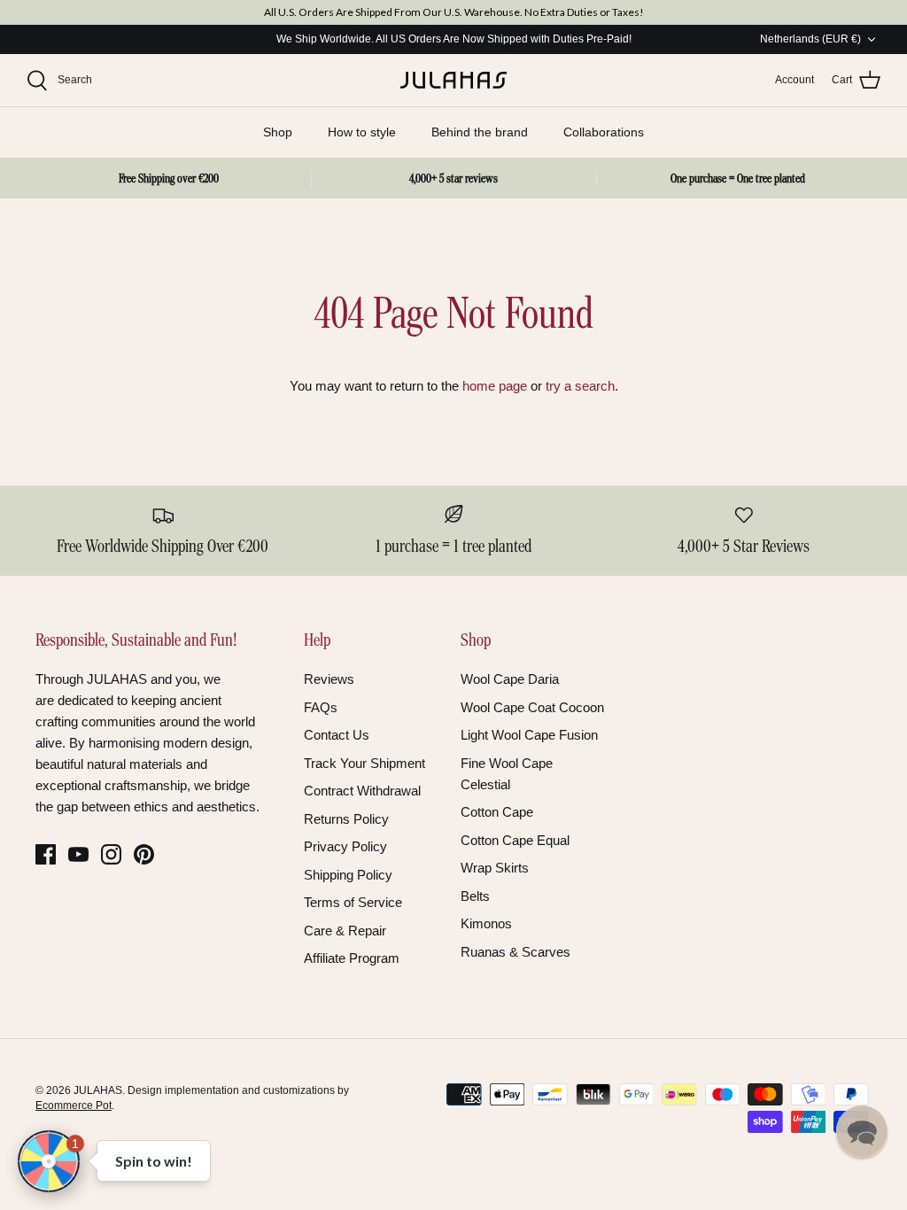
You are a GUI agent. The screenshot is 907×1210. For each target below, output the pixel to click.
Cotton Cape (497, 811)
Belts (475, 896)
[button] (862, 1131)
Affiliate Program (351, 958)
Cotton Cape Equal (515, 840)
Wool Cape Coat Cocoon (532, 707)
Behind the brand (479, 132)
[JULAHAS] (453, 80)
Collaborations (603, 132)
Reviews (329, 678)
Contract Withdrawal (362, 790)
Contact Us (336, 734)
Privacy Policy (345, 846)
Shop (277, 132)
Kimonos (486, 923)
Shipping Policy (348, 874)
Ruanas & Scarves (515, 951)
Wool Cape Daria (510, 678)
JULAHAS (98, 1090)
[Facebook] (45, 854)
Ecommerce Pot (73, 1105)
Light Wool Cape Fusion (529, 734)
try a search (580, 385)
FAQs (320, 707)
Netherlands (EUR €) (810, 39)
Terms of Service (353, 902)
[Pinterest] (144, 854)
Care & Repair (345, 930)
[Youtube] (78, 854)
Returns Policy (346, 818)
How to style (362, 132)
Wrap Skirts (495, 867)
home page (494, 385)
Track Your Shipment (364, 763)
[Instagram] (111, 854)
